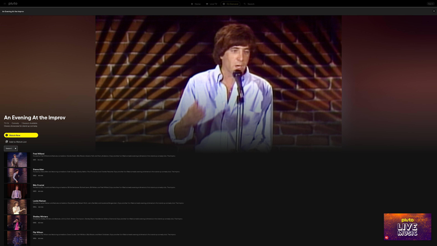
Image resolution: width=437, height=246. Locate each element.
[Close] (434, 11)
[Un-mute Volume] (386, 237)
